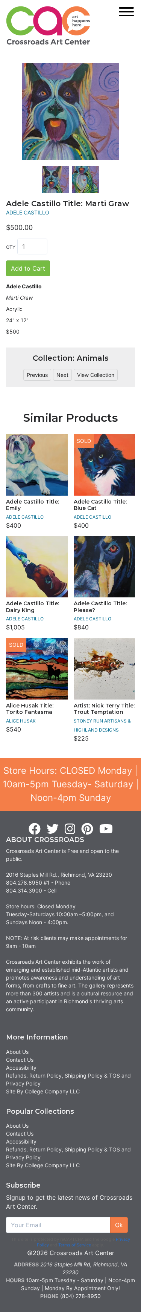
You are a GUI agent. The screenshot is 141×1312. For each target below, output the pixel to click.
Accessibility (21, 1067)
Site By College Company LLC (43, 1091)
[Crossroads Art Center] (48, 25)
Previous (37, 375)
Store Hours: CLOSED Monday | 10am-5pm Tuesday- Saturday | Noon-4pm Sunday (71, 784)
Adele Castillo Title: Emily (32, 505)
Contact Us (19, 1059)
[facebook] (35, 829)
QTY (10, 247)
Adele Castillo (27, 212)
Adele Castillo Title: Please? (100, 607)
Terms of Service (74, 1245)
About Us (17, 1052)
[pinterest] (87, 829)
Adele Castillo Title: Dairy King (32, 607)
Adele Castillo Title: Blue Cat (100, 505)
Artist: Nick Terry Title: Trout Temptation (104, 709)
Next (62, 375)
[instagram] (70, 829)
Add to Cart (28, 268)
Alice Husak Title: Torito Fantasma (29, 709)
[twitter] (53, 829)
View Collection (95, 375)
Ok (119, 1225)
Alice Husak (21, 721)
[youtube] (106, 829)
